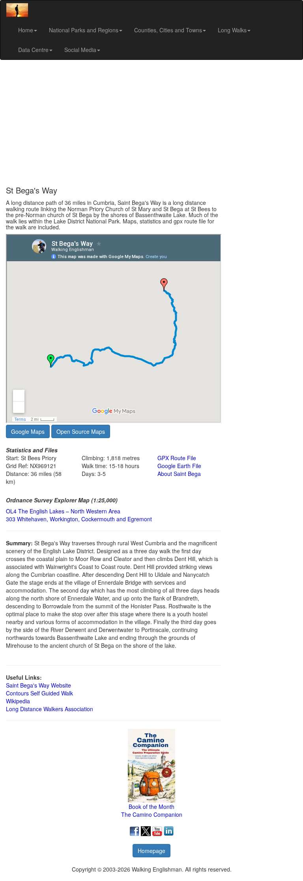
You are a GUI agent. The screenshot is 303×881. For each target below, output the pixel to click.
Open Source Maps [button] (80, 431)
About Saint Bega (179, 474)
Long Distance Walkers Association (49, 709)
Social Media (80, 50)
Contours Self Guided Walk (39, 693)
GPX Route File (176, 458)
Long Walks (232, 30)
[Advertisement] (151, 123)
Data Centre (33, 50)
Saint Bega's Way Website (38, 685)
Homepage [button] (151, 851)
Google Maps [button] (28, 431)
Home (25, 30)
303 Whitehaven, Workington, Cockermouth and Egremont (79, 519)
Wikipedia (18, 701)
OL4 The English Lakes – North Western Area (63, 511)
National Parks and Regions (83, 30)
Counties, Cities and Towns (168, 30)
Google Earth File (179, 466)
